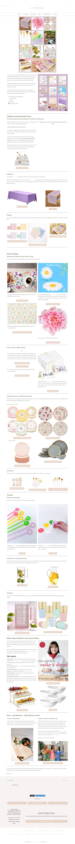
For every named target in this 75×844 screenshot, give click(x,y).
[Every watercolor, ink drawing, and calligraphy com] (37, 791)
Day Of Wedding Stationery (44, 830)
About (19, 14)
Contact (55, 14)
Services (33, 14)
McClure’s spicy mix (17, 660)
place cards (49, 381)
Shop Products (47, 14)
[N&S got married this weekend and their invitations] (25, 791)
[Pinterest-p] (71, 7)
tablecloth (15, 176)
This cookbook (30, 651)
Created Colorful (63, 731)
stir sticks (15, 545)
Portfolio (25, 14)
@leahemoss (10, 780)
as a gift (59, 734)
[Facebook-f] (67, 780)
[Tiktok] (73, 7)
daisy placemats (53, 294)
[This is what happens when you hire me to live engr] (13, 791)
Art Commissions (58, 830)
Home (13, 830)
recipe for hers (28, 671)
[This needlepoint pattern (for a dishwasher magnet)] (62, 791)
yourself (54, 734)
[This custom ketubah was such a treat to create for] (50, 791)
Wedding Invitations (28, 830)
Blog (39, 14)
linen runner (32, 179)
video (19, 666)
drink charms (46, 545)
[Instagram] (69, 7)
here (14, 681)
